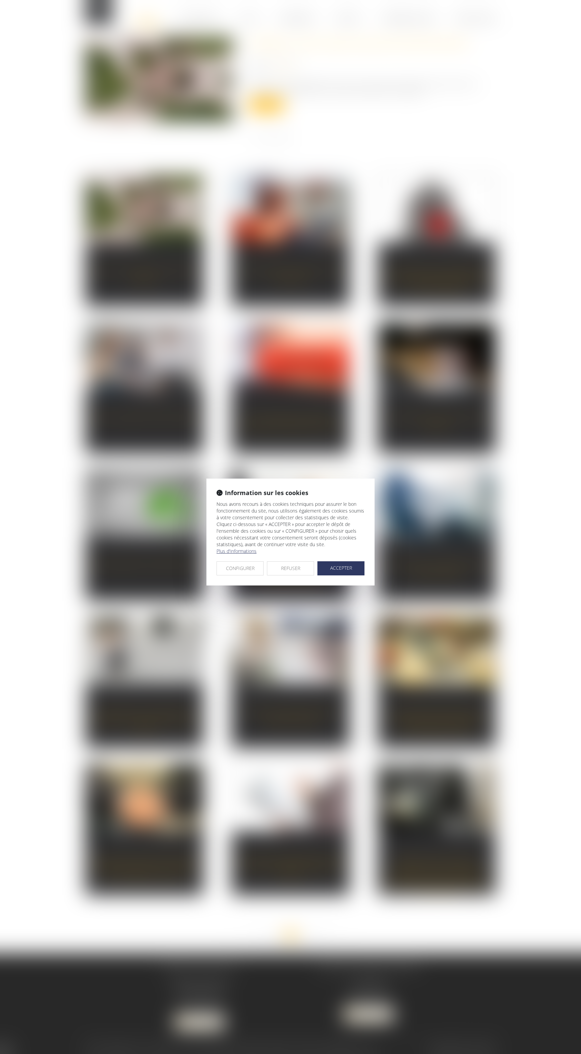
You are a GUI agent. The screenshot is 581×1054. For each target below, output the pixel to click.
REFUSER (290, 568)
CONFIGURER (240, 568)
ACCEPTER (341, 568)
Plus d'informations (237, 551)
